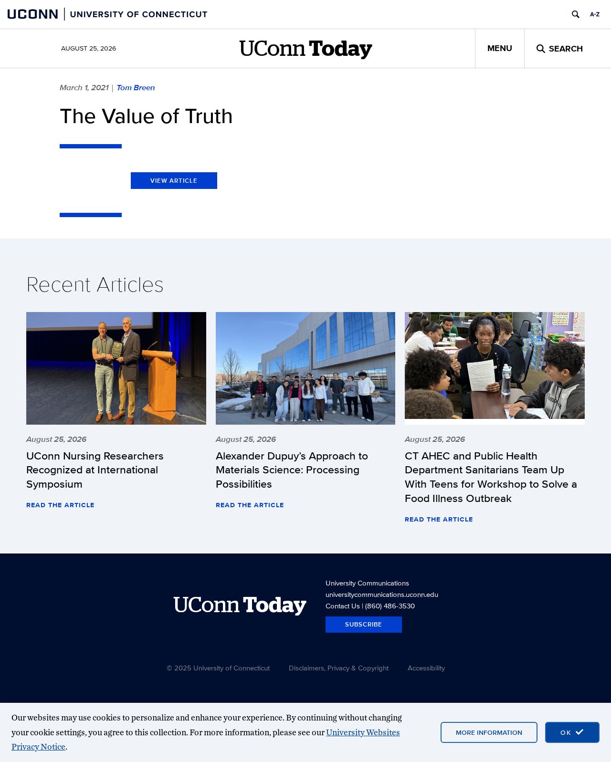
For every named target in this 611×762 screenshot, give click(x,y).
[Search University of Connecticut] (575, 14)
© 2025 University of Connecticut (218, 668)
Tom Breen (135, 87)
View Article (174, 180)
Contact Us (343, 606)
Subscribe (363, 624)
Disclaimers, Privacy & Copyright (339, 668)
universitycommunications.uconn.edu (382, 594)
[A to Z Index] (594, 14)
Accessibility (426, 668)
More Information (489, 732)
